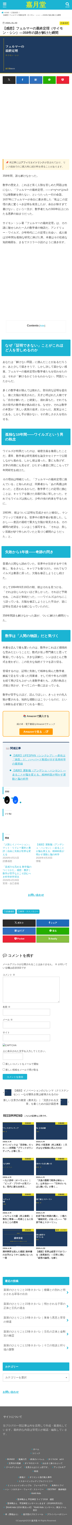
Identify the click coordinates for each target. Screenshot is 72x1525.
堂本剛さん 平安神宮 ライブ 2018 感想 (35, 1499)
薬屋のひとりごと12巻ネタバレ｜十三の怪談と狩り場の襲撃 (34, 1347)
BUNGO (11, 1459)
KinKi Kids (36, 1493)
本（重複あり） (12, 1514)
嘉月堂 (36, 4)
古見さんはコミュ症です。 (38, 1467)
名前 (6, 1007)
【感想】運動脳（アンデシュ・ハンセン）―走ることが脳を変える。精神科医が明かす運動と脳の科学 (39, 774)
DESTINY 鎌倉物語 (57, 1489)
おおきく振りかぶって (53, 1463)
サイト (6, 1032)
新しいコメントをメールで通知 (22, 1064)
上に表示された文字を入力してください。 (25, 1051)
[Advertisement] (36, 123)
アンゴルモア (60, 1467)
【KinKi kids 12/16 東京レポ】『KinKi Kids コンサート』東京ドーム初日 (35, 1508)
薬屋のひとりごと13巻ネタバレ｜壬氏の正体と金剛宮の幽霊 (34, 1333)
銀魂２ (23, 1477)
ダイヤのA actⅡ (56, 1459)
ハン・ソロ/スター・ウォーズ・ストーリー (24, 1489)
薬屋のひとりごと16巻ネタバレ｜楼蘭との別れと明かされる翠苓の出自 (34, 1291)
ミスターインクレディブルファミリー (36, 1481)
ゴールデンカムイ (14, 1467)
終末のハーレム (37, 1459)
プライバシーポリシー (57, 1514)
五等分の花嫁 (15, 1463)
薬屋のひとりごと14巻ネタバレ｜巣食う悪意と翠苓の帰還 (34, 1319)
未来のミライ (58, 1485)
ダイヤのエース (32, 1463)
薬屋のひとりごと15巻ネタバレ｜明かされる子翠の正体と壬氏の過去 (34, 1305)
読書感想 (10, 911)
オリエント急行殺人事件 (41, 1477)
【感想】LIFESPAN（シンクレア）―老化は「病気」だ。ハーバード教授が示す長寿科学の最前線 (39, 759)
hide (42, 325)
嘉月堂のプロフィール (33, 1514)
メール (8, 1019)
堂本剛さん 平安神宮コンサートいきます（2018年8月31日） (35, 1503)
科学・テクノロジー (29, 911)
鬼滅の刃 (22, 1459)
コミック (36, 1453)
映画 (36, 1471)
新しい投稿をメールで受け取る (22, 1069)
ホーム (36, 1449)
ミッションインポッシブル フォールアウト (28, 1485)
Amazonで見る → (34, 731)
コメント (9, 974)
